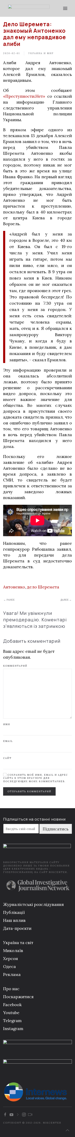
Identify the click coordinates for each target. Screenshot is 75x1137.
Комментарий (15, 665)
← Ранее (9, 599)
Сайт (7, 758)
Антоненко (14, 586)
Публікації (14, 912)
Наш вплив (14, 920)
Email (8, 741)
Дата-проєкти (17, 928)
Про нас (11, 988)
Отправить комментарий (29, 791)
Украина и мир (41, 53)
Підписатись (56, 828)
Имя (6, 724)
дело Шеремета (43, 586)
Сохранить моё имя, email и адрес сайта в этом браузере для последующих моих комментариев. (35, 778)
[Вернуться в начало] (28, 8)
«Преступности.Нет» (24, 96)
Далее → (65, 599)
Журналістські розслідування (33, 904)
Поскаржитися (18, 996)
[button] (65, 8)
